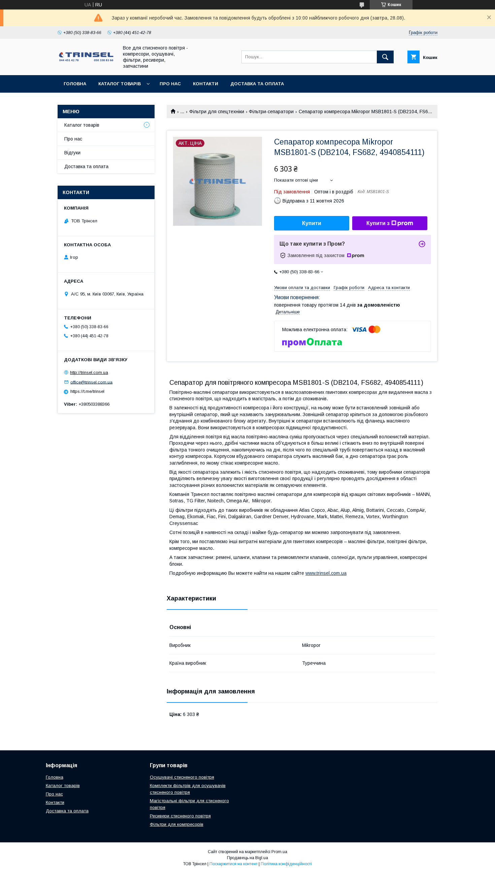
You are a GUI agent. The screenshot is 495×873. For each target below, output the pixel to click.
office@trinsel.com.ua (91, 381)
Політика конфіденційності (286, 864)
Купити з (378, 223)
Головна (75, 83)
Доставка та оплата (257, 83)
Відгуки (72, 152)
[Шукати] (385, 57)
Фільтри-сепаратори (271, 111)
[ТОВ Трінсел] (86, 60)
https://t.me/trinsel (87, 391)
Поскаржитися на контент (233, 864)
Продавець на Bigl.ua (247, 857)
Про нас (170, 83)
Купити (311, 223)
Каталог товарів (119, 83)
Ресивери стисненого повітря (180, 815)
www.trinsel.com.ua (325, 573)
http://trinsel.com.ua (89, 372)
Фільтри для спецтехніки (216, 111)
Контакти (205, 83)
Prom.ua (279, 851)
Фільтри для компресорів (176, 824)
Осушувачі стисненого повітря (182, 777)
